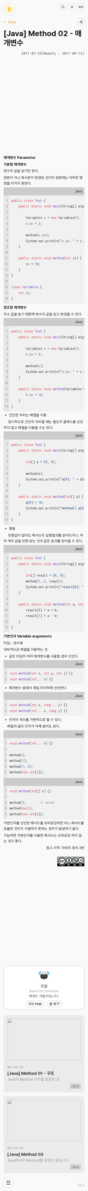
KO (81, 7)
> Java (10, 22)
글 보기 (54, 1004)
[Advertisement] (44, 105)
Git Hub (35, 1004)
